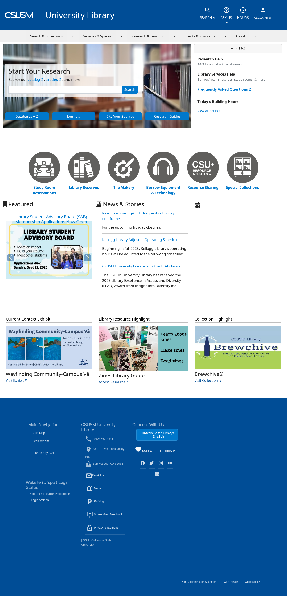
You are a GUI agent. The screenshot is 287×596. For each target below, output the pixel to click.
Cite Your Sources (124, 117)
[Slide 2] (36, 301)
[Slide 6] (70, 301)
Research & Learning (148, 36)
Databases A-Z (31, 117)
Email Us (108, 477)
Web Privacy (233, 583)
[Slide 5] (61, 301)
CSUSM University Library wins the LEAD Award (142, 266)
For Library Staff (44, 453)
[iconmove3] (124, 167)
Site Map (39, 433)
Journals (81, 117)
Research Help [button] (210, 59)
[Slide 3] (44, 301)
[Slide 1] (28, 301)
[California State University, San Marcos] (19, 15)
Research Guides (171, 117)
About (240, 36)
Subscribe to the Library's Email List (157, 434)
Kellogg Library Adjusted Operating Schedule (140, 239)
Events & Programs (200, 36)
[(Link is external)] (143, 463)
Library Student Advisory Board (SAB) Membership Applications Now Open (51, 219)
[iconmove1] (44, 167)
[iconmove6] (242, 167)
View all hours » (208, 111)
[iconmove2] (84, 167)
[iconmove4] (163, 167)
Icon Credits (41, 441)
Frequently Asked (224, 89)
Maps (106, 490)
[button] (10, 257)
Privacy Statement (109, 530)
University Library (79, 15)
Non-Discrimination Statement (201, 583)
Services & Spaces (97, 36)
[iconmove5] (203, 167)
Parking (108, 503)
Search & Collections (46, 36)
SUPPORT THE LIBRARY (158, 451)
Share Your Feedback (108, 514)
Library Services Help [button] (216, 74)
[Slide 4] (53, 301)
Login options (40, 500)
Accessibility (254, 583)
